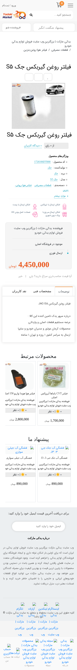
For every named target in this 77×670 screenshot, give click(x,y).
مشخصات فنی (42, 291)
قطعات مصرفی (42, 185)
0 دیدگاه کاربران (33, 145)
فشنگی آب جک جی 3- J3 (54, 457)
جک (50, 167)
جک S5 (54, 179)
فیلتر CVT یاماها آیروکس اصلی (54, 395)
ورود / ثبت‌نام (9, 5)
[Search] (30, 15)
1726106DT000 (42, 161)
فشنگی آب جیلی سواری (19, 457)
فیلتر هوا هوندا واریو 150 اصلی (19, 393)
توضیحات (64, 291)
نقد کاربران (19, 291)
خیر (20, 276)
